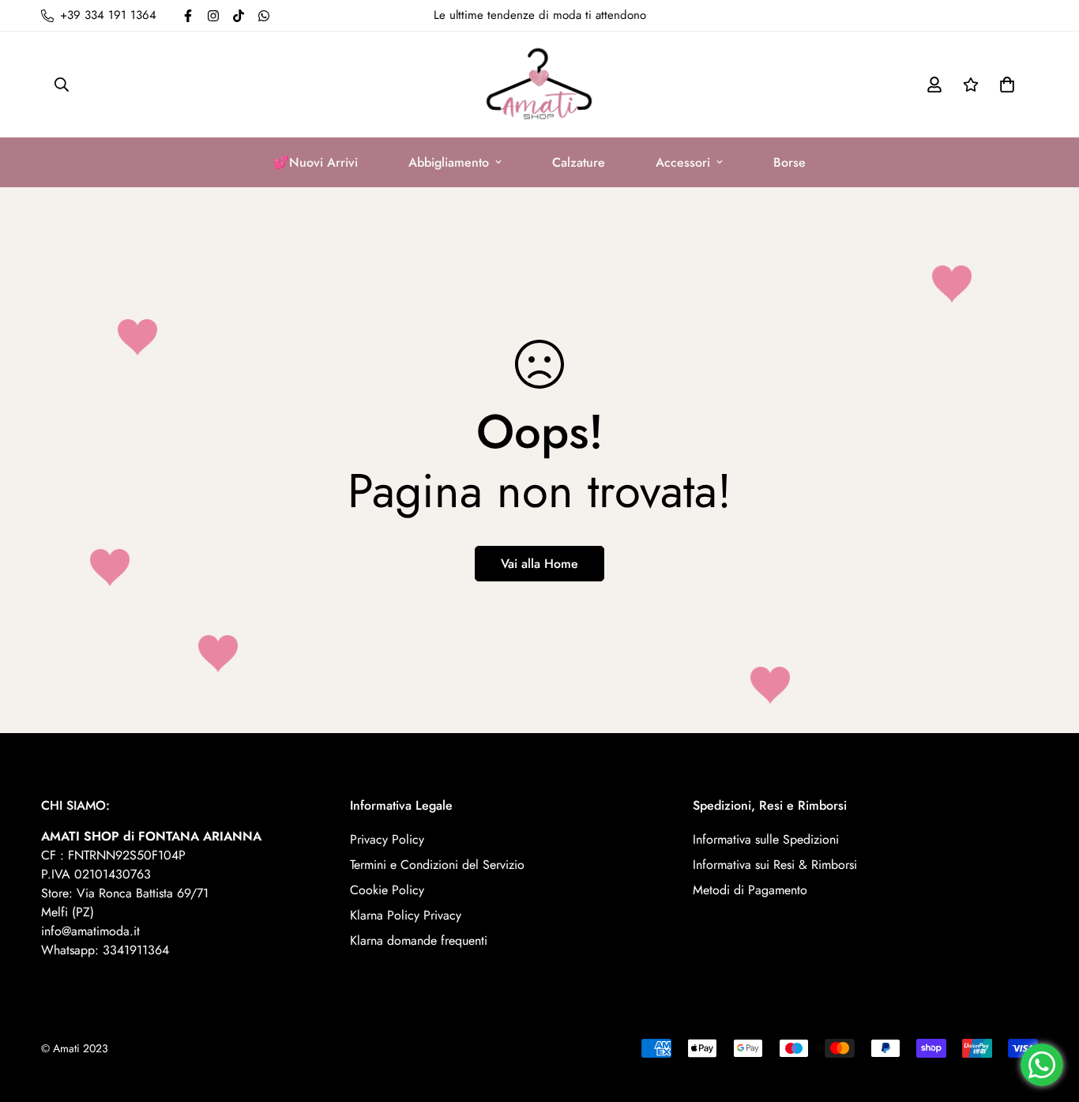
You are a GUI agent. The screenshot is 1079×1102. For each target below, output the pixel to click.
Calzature (578, 162)
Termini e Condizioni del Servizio (437, 865)
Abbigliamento (448, 162)
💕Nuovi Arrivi (315, 162)
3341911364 (136, 950)
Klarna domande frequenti (418, 940)
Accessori (683, 162)
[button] (1004, 84)
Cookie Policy (387, 890)
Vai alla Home (539, 564)
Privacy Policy (387, 839)
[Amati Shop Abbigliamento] (540, 84)
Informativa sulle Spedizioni (766, 839)
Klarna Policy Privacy (405, 915)
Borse (789, 162)
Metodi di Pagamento (750, 890)
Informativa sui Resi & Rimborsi (775, 865)
